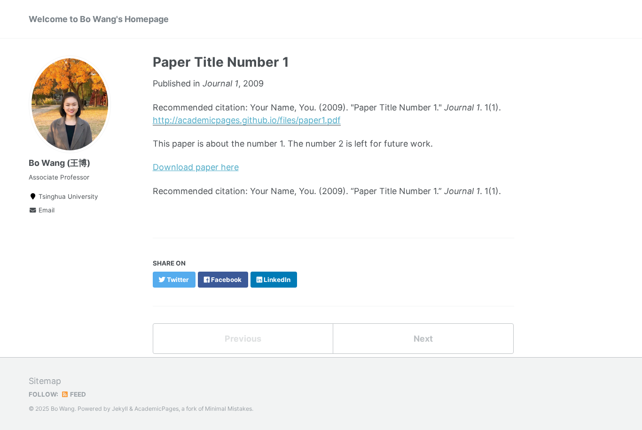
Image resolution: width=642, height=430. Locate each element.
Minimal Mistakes (228, 408)
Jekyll (120, 408)
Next (423, 339)
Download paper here (196, 167)
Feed (77, 394)
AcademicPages (156, 408)
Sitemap (45, 381)
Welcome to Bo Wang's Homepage (99, 19)
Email (46, 210)
